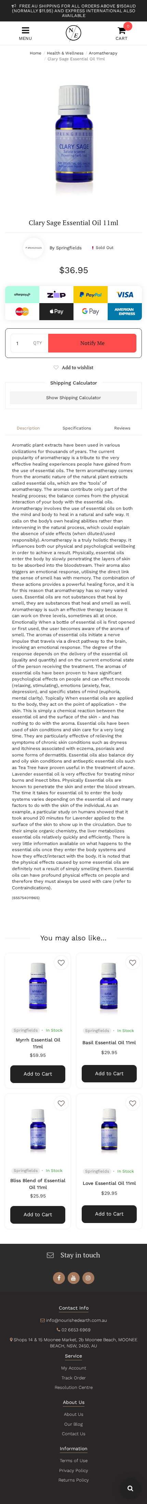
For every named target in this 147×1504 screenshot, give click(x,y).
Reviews (122, 428)
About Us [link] (73, 1414)
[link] (59, 1278)
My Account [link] (73, 1367)
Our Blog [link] (73, 1424)
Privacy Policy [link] (73, 1470)
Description (28, 428)
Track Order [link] (74, 1377)
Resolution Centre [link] (74, 1387)
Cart (122, 33)
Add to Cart (38, 1074)
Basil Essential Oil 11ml (109, 1042)
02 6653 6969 (76, 1329)
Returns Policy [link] (73, 1480)
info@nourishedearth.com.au (76, 1320)
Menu (25, 38)
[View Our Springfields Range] (33, 248)
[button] (73, 367)
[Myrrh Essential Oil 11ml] (37, 985)
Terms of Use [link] (74, 1460)
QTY (37, 342)
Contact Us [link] (73, 1433)
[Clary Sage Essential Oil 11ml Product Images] (73, 133)
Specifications (77, 428)
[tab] (28, 429)
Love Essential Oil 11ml (109, 1183)
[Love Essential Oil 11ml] (109, 1126)
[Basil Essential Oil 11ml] (109, 985)
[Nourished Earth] (73, 33)
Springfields (69, 247)
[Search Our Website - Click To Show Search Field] (130, 1489)
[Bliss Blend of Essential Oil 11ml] (37, 1126)
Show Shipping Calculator (73, 397)
